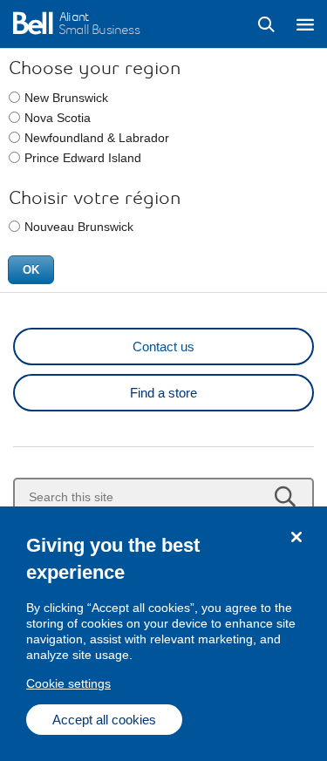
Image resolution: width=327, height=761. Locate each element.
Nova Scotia (57, 118)
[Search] (266, 24)
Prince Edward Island (82, 158)
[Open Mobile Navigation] (305, 24)
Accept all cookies (104, 719)
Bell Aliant (32, 24)
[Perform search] (285, 496)
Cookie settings (68, 683)
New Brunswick (66, 98)
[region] (163, 633)
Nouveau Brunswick (78, 227)
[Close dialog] (296, 537)
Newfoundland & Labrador (96, 138)
